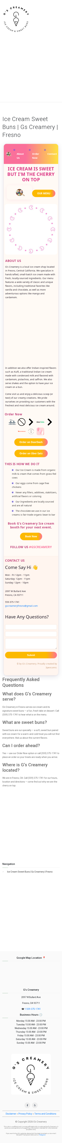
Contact (52, 153)
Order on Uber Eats (31, 453)
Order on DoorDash (31, 442)
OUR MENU (43, 193)
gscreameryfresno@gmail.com (21, 605)
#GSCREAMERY (40, 547)
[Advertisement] (31, 69)
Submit (31, 655)
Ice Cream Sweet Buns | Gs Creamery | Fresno (30, 871)
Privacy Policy (25, 1113)
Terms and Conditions (45, 1113)
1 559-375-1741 (33, 1009)
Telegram (42, 1135)
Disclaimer (11, 1113)
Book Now (31, 536)
